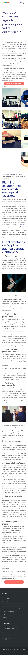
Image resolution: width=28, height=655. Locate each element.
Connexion (5, 617)
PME (15, 44)
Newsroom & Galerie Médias (9, 605)
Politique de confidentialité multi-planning (13, 608)
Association (12, 174)
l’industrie (20, 46)
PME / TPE (5, 174)
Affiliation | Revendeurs (8, 611)
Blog (3, 614)
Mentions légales (6, 602)
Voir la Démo (5, 598)
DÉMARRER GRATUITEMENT (14, 83)
